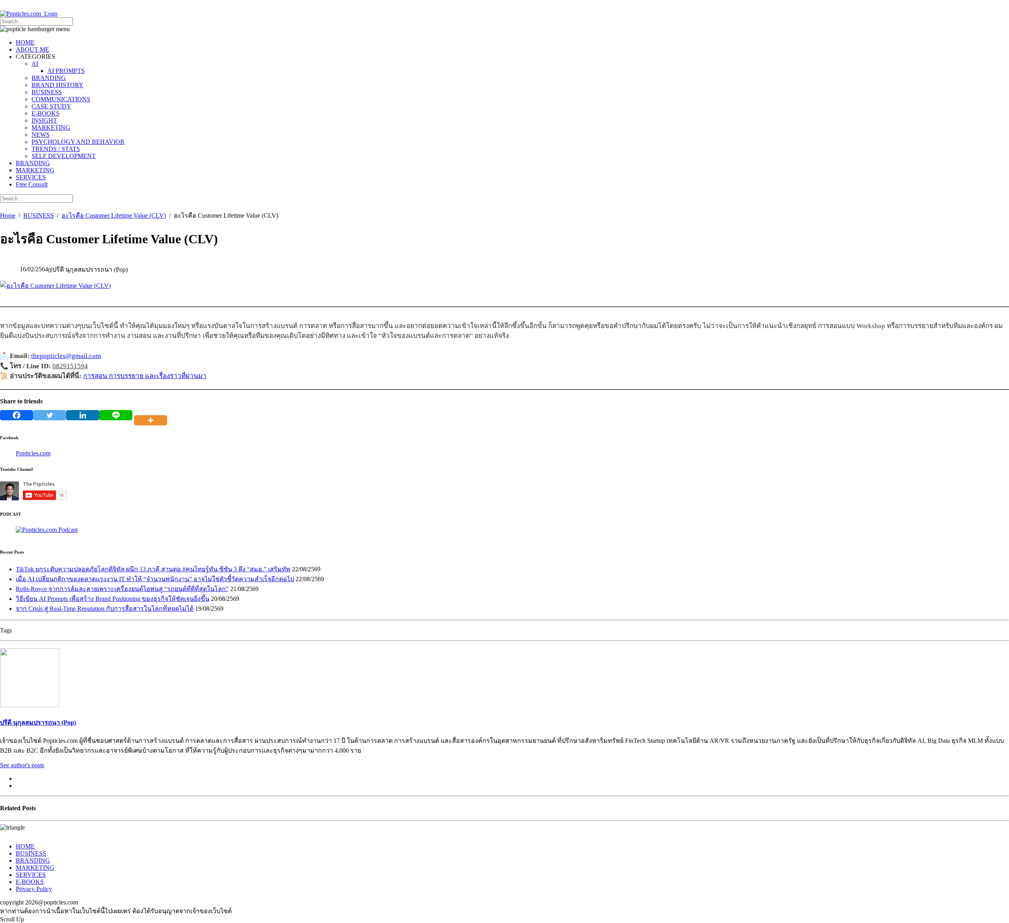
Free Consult (32, 184)
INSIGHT (44, 120)
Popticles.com (33, 453)
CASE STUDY (51, 106)
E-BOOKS (46, 113)
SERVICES (31, 177)
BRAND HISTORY (58, 85)
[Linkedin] (82, 415)
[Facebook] (16, 415)
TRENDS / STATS (56, 148)
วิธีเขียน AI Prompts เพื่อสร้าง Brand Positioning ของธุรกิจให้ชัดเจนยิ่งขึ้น (112, 598)
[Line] (115, 415)
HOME (25, 42)
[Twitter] (49, 415)
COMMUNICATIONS (61, 99)
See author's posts (22, 765)
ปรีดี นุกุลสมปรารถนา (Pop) (38, 722)
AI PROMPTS (66, 70)
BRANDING (49, 78)
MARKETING (51, 127)
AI (35, 63)
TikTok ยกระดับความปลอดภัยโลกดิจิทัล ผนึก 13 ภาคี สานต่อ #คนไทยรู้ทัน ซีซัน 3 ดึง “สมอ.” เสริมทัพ (153, 569)
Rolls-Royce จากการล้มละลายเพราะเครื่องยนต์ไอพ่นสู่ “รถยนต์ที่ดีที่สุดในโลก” (122, 588)
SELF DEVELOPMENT (64, 156)
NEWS (41, 134)
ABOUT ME (32, 49)
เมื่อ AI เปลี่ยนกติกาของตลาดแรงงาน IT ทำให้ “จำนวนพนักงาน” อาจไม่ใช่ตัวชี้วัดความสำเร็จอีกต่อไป (155, 579)
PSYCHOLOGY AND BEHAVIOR (78, 141)
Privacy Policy (34, 889)
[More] (152, 415)
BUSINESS (47, 92)
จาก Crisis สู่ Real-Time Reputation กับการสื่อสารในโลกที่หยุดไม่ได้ (105, 608)
